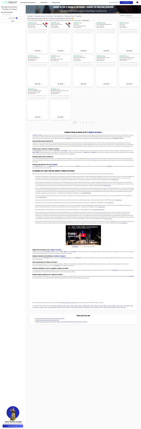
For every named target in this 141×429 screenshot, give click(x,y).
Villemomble (74, 307)
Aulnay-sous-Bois (62, 305)
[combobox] (13, 9)
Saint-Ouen (106, 307)
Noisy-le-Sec (120, 305)
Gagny (131, 305)
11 (92, 122)
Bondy (92, 305)
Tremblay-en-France (69, 16)
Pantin (101, 307)
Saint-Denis (123, 307)
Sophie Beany (118, 200)
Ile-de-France (49, 16)
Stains (46, 307)
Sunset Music (110, 202)
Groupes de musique (40, 16)
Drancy (68, 305)
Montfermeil (80, 307)
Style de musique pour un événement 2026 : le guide (47, 320)
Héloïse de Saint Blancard (99, 209)
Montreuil (54, 305)
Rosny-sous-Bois (112, 305)
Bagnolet (60, 307)
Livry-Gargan (127, 305)
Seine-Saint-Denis (58, 16)
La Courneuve (35, 307)
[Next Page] (95, 122)
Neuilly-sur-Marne (52, 307)
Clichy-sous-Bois (66, 307)
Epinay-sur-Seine (98, 305)
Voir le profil (37, 50)
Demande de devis (56, 2)
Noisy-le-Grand (74, 305)
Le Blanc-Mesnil (86, 305)
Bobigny (105, 305)
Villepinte (41, 307)
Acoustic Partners (108, 218)
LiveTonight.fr (30, 16)
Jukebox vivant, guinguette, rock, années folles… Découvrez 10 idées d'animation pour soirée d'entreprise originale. (61, 321)
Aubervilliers (96, 307)
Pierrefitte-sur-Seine (115, 307)
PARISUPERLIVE (107, 185)
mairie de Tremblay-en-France (68, 302)
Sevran (80, 305)
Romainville (87, 307)
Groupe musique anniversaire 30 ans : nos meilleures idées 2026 (49, 318)
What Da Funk (115, 179)
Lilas (91, 307)
